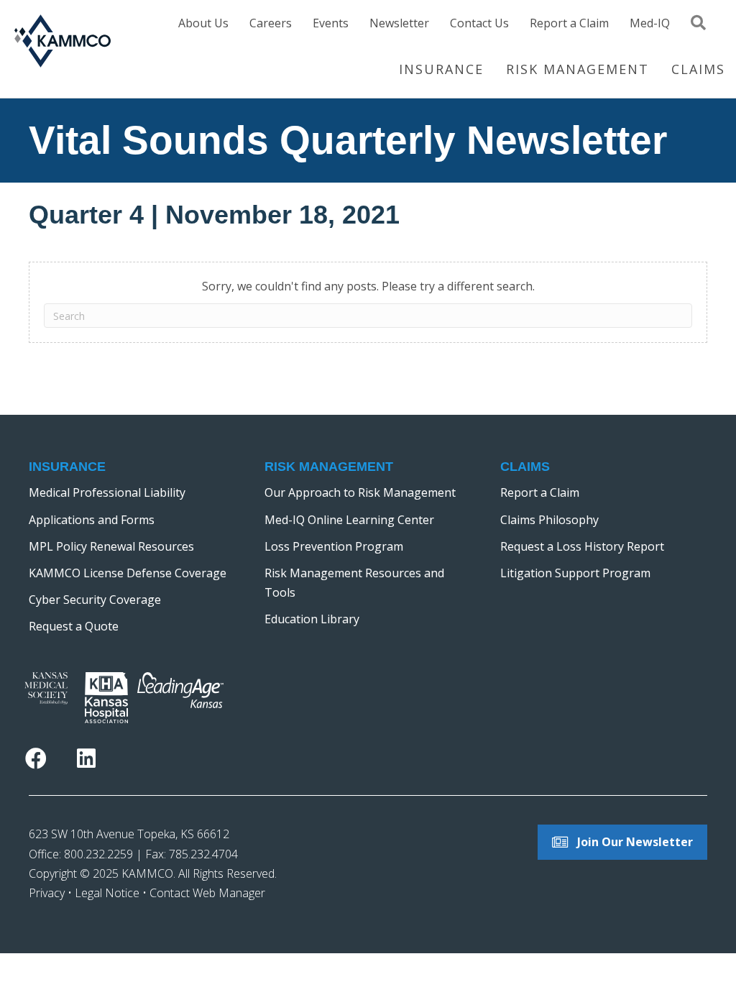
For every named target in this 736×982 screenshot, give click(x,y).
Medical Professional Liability (107, 492)
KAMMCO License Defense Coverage (127, 573)
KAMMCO (147, 873)
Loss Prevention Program (333, 546)
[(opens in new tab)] (46, 687)
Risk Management (577, 69)
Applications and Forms (92, 520)
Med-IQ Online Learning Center (349, 520)
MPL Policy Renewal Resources (111, 546)
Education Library (311, 619)
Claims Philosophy (549, 520)
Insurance (441, 69)
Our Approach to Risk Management (360, 492)
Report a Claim (569, 24)
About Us (203, 24)
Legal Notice (107, 893)
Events (331, 24)
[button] (701, 27)
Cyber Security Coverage (95, 599)
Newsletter (399, 24)
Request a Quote (74, 626)
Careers (270, 24)
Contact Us (479, 24)
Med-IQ (650, 24)
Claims (698, 69)
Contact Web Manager (207, 893)
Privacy (47, 893)
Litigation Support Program (575, 573)
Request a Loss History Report (582, 546)
